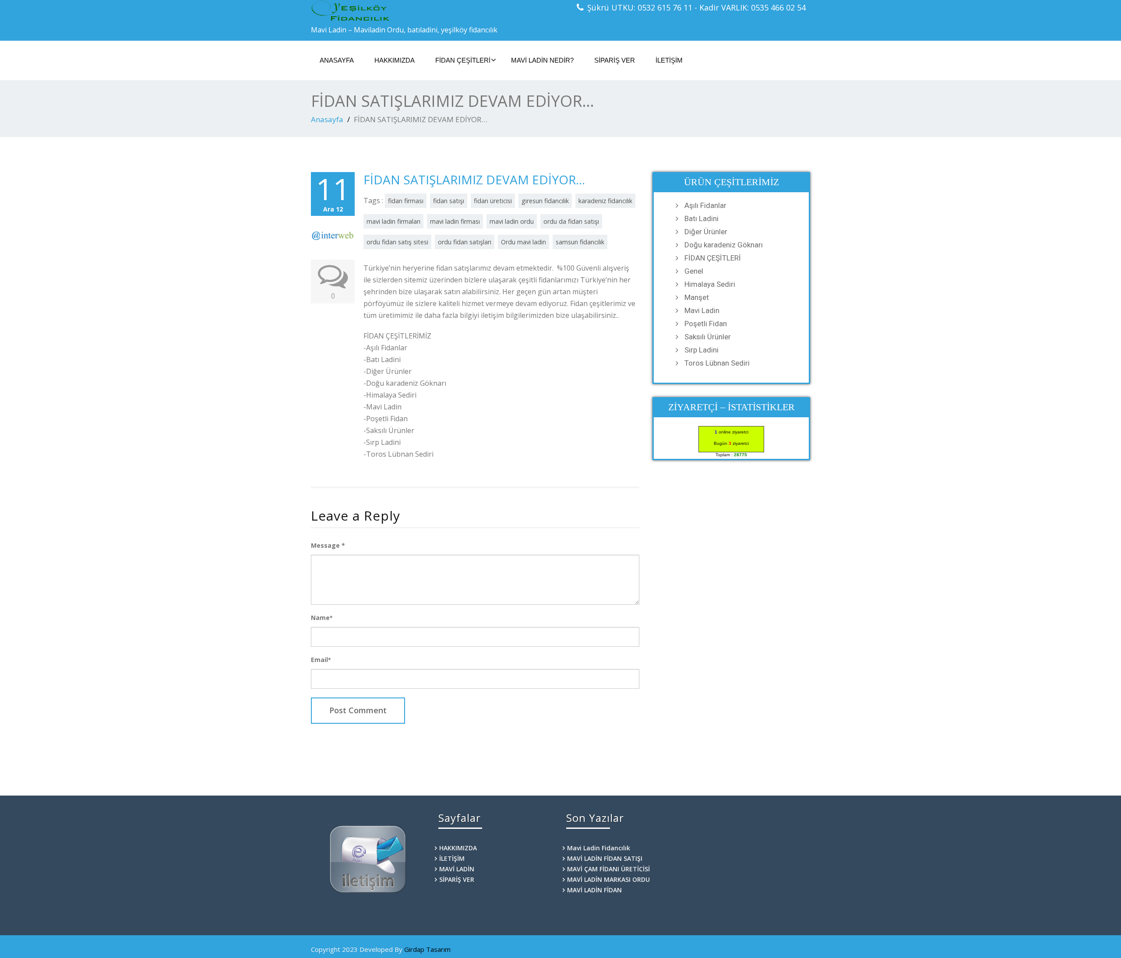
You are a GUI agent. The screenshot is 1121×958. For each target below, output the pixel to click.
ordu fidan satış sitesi (397, 242)
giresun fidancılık (545, 201)
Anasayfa (327, 119)
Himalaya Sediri (709, 284)
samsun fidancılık (580, 242)
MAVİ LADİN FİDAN (594, 890)
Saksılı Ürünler (707, 336)
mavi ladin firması (455, 221)
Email (321, 659)
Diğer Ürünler (705, 231)
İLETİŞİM (669, 60)
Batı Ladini (701, 218)
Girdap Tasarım (427, 949)
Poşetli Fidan (705, 323)
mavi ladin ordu (512, 221)
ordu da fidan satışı (571, 221)
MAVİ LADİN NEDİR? (542, 60)
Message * (328, 545)
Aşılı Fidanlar (705, 205)
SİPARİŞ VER (614, 60)
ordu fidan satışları (464, 242)
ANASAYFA (337, 60)
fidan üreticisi (493, 201)
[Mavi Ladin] (432, 11)
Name (321, 617)
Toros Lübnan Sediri (717, 363)
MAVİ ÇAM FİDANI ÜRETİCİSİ (608, 869)
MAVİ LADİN (456, 869)
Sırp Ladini (701, 349)
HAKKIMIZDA (394, 60)
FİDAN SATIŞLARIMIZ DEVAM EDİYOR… (474, 179)
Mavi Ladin (701, 310)
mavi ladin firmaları (393, 221)
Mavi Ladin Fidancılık (598, 848)
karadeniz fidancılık (605, 201)
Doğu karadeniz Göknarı (723, 244)
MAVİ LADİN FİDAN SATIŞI (604, 858)
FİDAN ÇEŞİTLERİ (462, 60)
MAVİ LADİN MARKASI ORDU (608, 879)
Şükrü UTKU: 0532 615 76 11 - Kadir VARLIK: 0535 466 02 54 (696, 7)
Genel (693, 271)
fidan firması (405, 201)
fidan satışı (448, 201)
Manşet (696, 297)
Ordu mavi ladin (523, 242)
